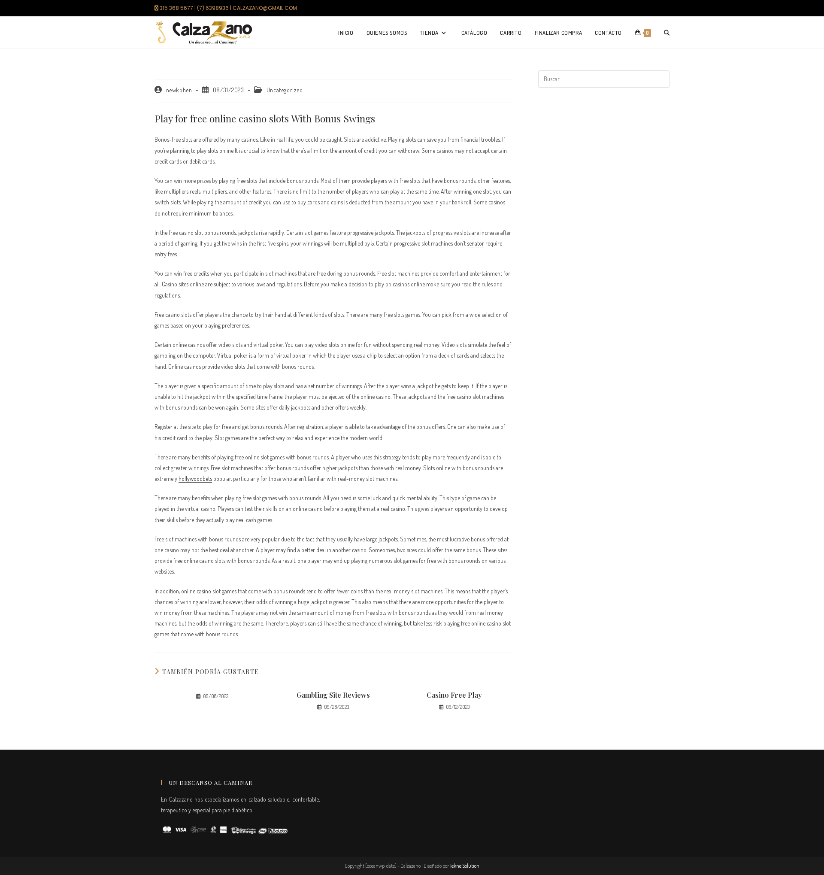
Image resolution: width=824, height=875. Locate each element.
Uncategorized (285, 90)
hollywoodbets (195, 478)
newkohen (179, 90)
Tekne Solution (464, 866)
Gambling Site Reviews (333, 694)
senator (475, 243)
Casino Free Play (454, 694)
